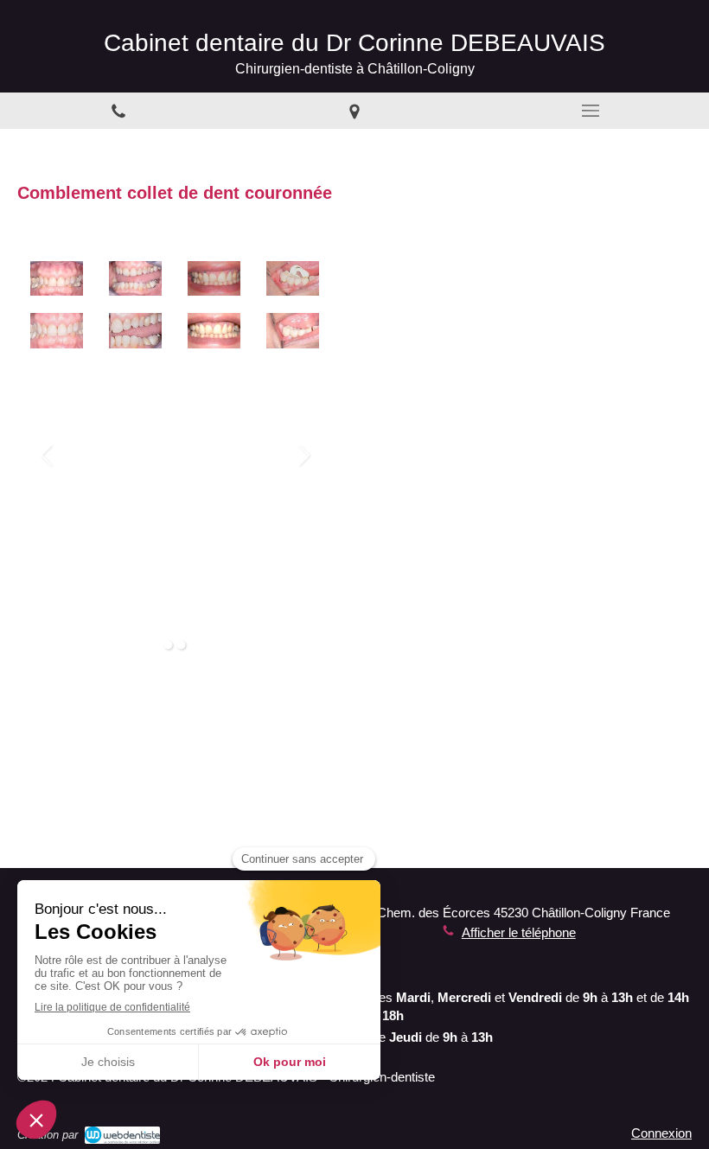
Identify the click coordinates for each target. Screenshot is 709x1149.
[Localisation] (354, 111)
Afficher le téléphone (519, 932)
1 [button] (168, 645)
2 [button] (181, 645)
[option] (135, 455)
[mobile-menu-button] (591, 110)
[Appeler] (118, 111)
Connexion (661, 1133)
